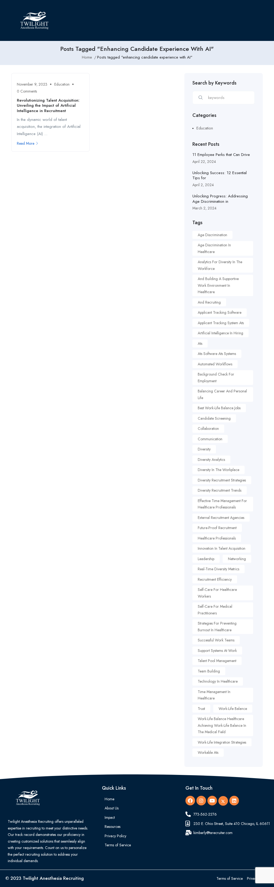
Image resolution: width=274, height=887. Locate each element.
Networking (237, 558)
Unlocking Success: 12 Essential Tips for (219, 175)
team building (209, 671)
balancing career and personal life (222, 394)
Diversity (204, 449)
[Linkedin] (234, 800)
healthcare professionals (217, 538)
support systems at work (217, 650)
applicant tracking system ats (221, 323)
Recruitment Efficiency (215, 579)
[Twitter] (223, 801)
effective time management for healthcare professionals (222, 504)
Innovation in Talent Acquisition (221, 548)
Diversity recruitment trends (219, 490)
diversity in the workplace (218, 469)
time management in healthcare (214, 695)
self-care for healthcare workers (217, 593)
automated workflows (215, 364)
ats (200, 343)
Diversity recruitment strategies (222, 480)
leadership (206, 558)
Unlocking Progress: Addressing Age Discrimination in (220, 198)
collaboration (208, 428)
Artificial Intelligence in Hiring (220, 333)
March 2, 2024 (204, 208)
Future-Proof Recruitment (217, 527)
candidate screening (214, 418)
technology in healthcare (218, 681)
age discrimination (212, 235)
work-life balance (233, 708)
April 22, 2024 (204, 161)
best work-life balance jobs (219, 408)
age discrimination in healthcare (214, 248)
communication (210, 439)
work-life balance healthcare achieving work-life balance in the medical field (222, 725)
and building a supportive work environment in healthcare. (218, 285)
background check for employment (216, 378)
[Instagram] (201, 800)
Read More (25, 143)
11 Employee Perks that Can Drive (221, 155)
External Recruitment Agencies (221, 517)
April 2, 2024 (203, 185)
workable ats (208, 752)
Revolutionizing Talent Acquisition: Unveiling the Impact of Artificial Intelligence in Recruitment (48, 105)
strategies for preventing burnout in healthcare (217, 627)
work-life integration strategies (222, 742)
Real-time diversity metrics (218, 569)
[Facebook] (190, 800)
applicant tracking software (219, 312)
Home (87, 57)
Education (62, 84)
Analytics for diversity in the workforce (220, 265)
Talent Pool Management (217, 660)
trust (201, 708)
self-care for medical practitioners (215, 610)
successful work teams (216, 640)
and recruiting (209, 302)
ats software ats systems (217, 353)
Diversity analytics (211, 459)
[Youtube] (212, 800)
